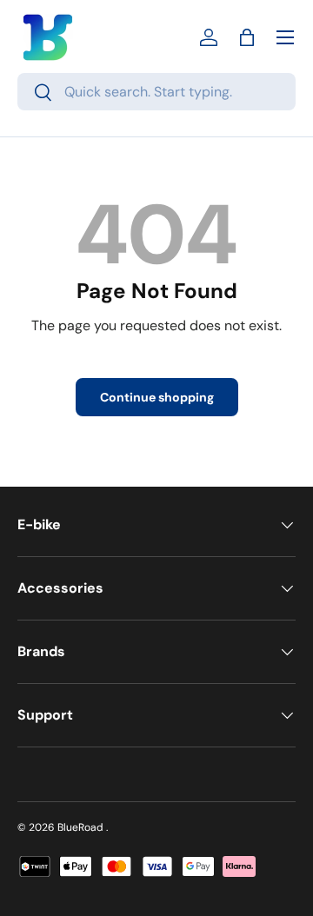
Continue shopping (157, 397)
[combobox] (156, 91)
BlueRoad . (82, 827)
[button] (247, 37)
